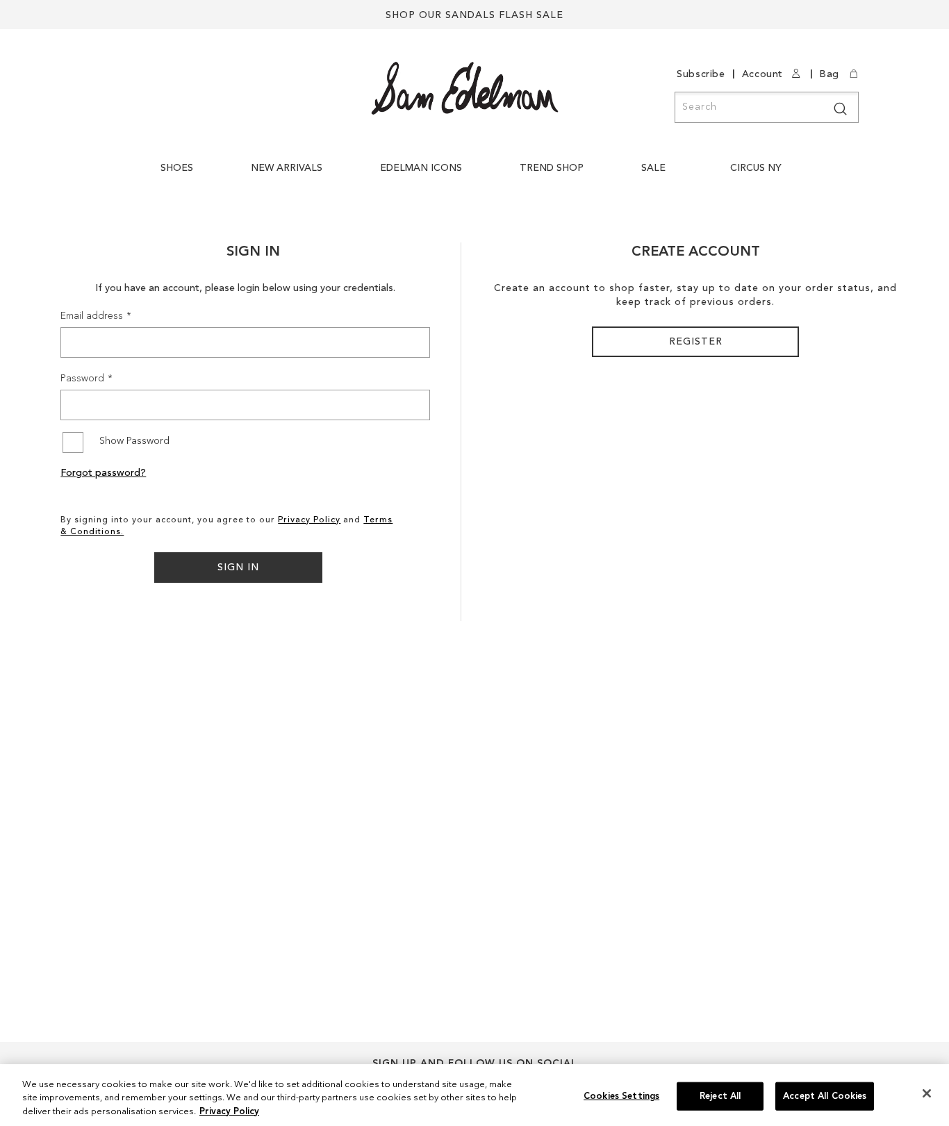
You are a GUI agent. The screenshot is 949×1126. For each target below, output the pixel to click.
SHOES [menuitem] (176, 168)
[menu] (474, 175)
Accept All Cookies (824, 1095)
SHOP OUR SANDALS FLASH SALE (474, 15)
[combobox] (767, 107)
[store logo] (464, 88)
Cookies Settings (621, 1095)
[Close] (926, 1093)
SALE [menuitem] (653, 168)
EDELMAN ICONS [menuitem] (421, 168)
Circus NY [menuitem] (756, 168)
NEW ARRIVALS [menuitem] (286, 168)
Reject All (720, 1095)
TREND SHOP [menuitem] (552, 168)
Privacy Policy (309, 520)
